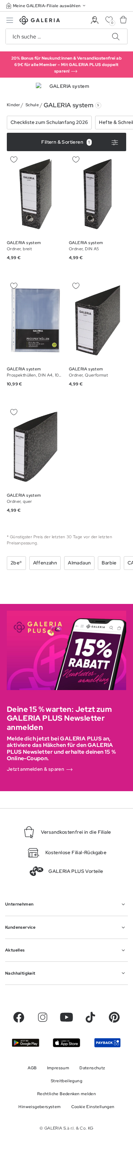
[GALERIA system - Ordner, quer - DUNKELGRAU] (35, 446)
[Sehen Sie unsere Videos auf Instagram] (42, 1017)
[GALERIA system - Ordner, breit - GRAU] (35, 194)
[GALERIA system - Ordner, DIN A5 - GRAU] (97, 194)
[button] (46, 5)
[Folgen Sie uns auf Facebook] (19, 1017)
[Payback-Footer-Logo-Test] (107, 1043)
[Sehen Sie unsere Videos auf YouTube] (66, 1017)
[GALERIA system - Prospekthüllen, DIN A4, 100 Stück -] (35, 320)
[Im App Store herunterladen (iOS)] (66, 1043)
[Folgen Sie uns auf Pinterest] (114, 1017)
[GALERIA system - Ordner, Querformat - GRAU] (97, 320)
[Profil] (94, 20)
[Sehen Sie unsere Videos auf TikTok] (90, 1017)
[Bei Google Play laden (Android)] (25, 1043)
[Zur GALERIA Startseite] (39, 21)
